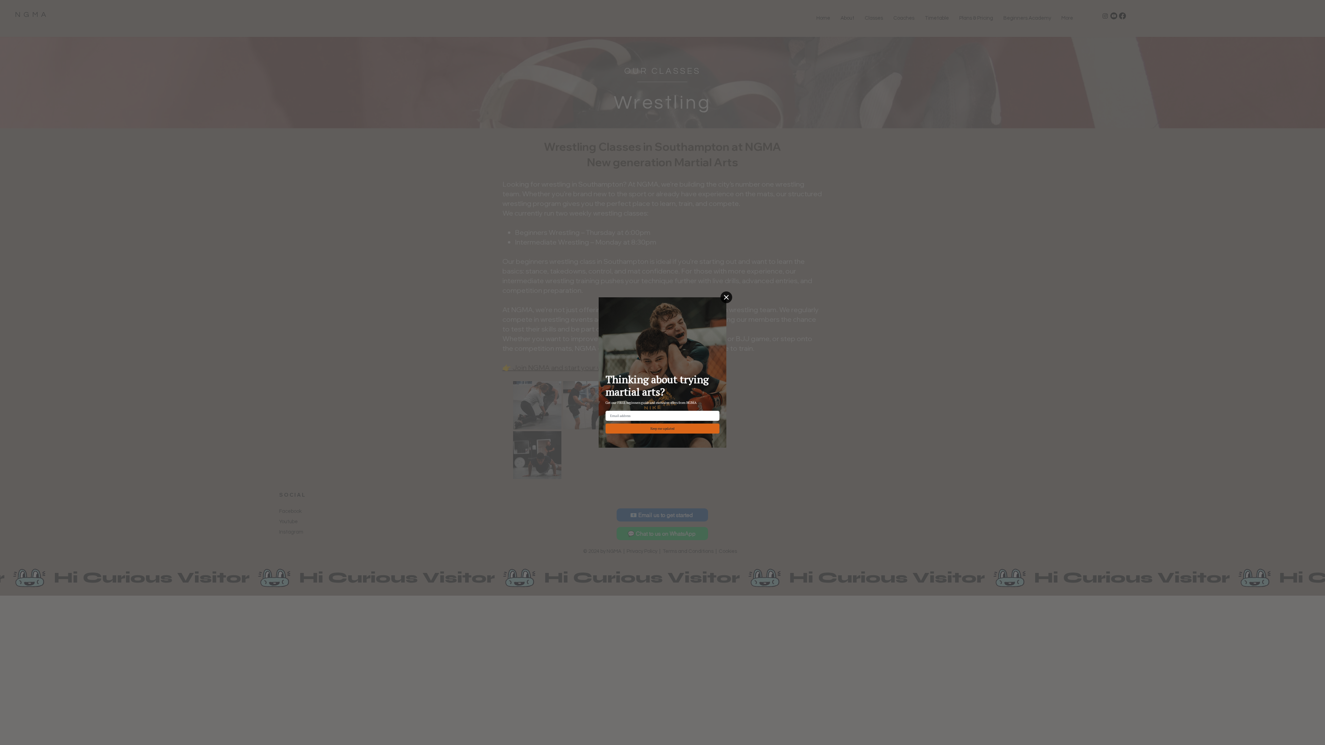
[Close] (726, 297)
